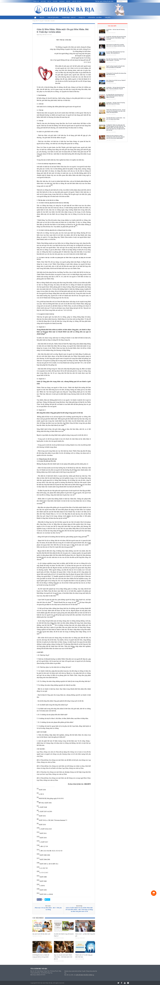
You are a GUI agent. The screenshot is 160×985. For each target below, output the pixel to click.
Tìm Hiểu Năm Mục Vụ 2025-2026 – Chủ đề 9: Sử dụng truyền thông (115, 118)
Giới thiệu (43, 1)
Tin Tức (42, 17)
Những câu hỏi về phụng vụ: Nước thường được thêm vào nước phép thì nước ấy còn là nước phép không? (115, 137)
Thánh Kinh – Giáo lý (68, 17)
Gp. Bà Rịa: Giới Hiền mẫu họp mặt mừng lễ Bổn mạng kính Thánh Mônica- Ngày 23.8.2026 (116, 38)
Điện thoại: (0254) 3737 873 (37, 974)
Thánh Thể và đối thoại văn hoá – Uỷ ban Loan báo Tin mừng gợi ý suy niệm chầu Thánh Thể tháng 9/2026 (115, 111)
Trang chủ (36, 1)
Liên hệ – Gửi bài (76, 1)
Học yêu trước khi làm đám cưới (41, 934)
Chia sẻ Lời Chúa (53, 17)
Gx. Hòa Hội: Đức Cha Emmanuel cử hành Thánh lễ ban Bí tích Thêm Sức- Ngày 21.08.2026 (115, 96)
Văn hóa (107, 17)
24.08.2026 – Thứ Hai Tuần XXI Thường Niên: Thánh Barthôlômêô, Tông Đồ (115, 88)
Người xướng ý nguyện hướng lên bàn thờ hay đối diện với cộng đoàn (115, 67)
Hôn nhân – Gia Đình (95, 17)
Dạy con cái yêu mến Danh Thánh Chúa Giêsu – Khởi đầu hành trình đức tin (63, 957)
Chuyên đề (61, 1)
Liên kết (68, 1)
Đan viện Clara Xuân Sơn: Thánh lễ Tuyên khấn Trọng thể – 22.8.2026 (116, 59)
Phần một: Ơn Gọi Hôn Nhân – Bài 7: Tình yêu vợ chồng (48, 908)
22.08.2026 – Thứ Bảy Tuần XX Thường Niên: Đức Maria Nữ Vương (115, 103)
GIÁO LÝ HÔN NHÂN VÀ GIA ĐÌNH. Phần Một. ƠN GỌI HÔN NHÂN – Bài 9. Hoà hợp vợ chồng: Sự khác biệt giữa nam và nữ (79, 909)
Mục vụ (49, 1)
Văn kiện (55, 1)
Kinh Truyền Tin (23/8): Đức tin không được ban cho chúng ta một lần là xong (115, 45)
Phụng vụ (82, 17)
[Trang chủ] (35, 17)
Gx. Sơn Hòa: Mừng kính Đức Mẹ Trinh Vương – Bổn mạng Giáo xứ (115, 52)
